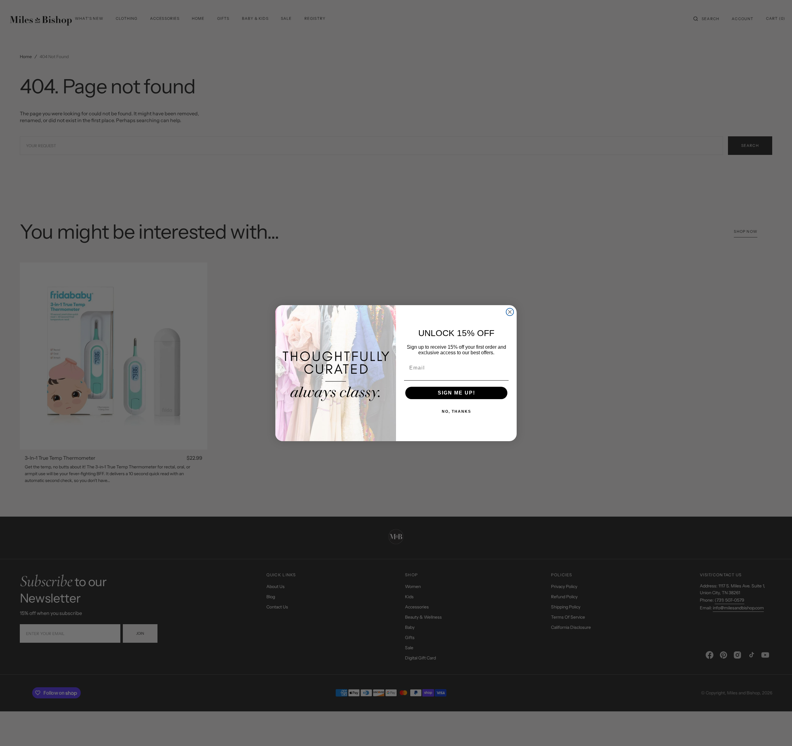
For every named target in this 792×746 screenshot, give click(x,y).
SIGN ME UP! (456, 392)
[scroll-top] (778, 732)
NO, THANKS (456, 411)
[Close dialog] (510, 312)
